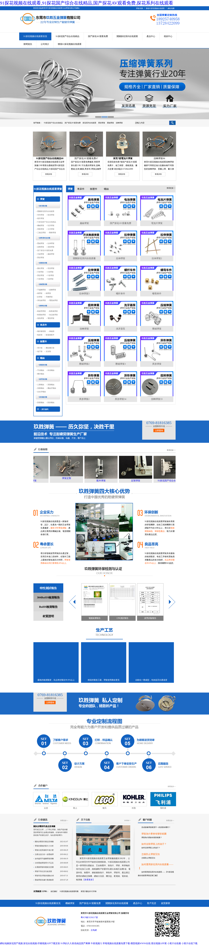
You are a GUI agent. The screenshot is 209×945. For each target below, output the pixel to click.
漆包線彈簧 (41, 300)
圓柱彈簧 (40, 268)
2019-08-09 (51, 863)
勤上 (75, 808)
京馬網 (94, 930)
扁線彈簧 (50, 254)
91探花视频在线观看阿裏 (69, 891)
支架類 (48, 351)
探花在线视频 (30, 943)
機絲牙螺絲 (51, 388)
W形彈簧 (40, 279)
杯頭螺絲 (50, 370)
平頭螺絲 (40, 370)
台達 (46, 808)
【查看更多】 (89, 880)
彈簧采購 (139, 8)
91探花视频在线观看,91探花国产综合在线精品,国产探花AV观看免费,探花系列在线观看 (86, 3)
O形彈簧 (50, 275)
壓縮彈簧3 (120, 364)
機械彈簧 (40, 225)
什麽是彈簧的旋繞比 (151, 876)
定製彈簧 (123, 480)
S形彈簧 (50, 279)
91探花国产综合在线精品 (67, 36)
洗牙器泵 (120, 328)
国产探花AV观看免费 (98, 36)
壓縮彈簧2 (84, 364)
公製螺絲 (40, 385)
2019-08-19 (51, 859)
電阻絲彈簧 (53, 300)
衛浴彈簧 (50, 215)
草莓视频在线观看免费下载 (116, 943)
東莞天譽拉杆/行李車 (89, 891)
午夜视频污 (96, 943)
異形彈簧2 (84, 399)
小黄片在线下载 (189, 943)
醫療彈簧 (52, 233)
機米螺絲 (40, 374)
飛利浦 (163, 808)
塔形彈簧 (50, 268)
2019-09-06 (51, 846)
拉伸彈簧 (50, 243)
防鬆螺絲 (40, 403)
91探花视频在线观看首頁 (35, 36)
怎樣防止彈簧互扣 (150, 834)
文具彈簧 (50, 229)
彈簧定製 (54, 478)
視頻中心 (168, 36)
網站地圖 (171, 8)
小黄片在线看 (174, 943)
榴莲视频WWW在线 (141, 943)
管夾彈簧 (40, 215)
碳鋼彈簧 (52, 290)
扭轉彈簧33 (157, 399)
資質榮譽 (165, 903)
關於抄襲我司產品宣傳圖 (44, 826)
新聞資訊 (27, 44)
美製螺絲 (40, 388)
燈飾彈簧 (40, 229)
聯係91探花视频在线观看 (155, 8)
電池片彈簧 (157, 223)
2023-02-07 (51, 842)
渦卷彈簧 (50, 247)
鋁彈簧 (39, 297)
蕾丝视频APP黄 (159, 943)
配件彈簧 (89, 480)
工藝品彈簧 (41, 233)
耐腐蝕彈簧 (41, 315)
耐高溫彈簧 (53, 311)
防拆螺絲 (50, 403)
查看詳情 (48, 174)
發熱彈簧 (40, 318)
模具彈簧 (40, 218)
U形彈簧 (50, 272)
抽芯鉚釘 (54, 891)
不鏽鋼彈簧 (41, 290)
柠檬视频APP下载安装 (49, 943)
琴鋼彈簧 (49, 297)
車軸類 (51, 331)
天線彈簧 (40, 254)
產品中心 (151, 36)
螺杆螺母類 (41, 331)
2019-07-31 (51, 876)
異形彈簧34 (120, 399)
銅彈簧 (48, 293)
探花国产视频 (16, 943)
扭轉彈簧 (119, 123)
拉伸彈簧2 (157, 258)
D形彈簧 (40, 272)
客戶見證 (151, 903)
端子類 (39, 351)
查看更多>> (171, 188)
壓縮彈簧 (110, 123)
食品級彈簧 (53, 315)
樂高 (104, 808)
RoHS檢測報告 (48, 606)
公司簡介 (45, 44)
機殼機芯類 (50, 348)
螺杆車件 (120, 293)
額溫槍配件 (50, 335)
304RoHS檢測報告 (48, 597)
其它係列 (45, 409)
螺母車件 (156, 293)
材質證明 (48, 616)
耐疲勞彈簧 (41, 311)
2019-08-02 (51, 871)
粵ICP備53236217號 (89, 917)
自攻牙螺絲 (41, 392)
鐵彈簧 (39, 293)
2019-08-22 (51, 854)
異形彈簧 (101, 123)
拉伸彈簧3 (84, 293)
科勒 (134, 808)
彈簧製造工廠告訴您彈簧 (153, 862)
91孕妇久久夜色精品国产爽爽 (75, 943)
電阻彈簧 (50, 318)
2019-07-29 (51, 880)
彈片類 (39, 348)
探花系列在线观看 (89, 123)
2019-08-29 (51, 850)
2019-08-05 (51, 867)
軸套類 (39, 335)
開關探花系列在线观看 (127, 36)
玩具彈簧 (50, 225)
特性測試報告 (48, 588)
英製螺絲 (50, 385)
